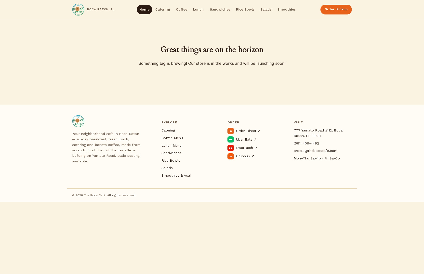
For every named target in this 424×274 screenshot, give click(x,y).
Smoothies (286, 9)
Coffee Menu (172, 138)
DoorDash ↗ (243, 148)
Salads (265, 9)
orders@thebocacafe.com (315, 151)
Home (144, 9)
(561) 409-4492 (306, 143)
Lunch (198, 9)
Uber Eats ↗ (242, 139)
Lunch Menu (171, 145)
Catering (162, 9)
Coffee (181, 9)
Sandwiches (220, 9)
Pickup (336, 9)
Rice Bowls (245, 9)
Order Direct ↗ (245, 131)
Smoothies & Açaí (176, 175)
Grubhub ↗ (241, 156)
